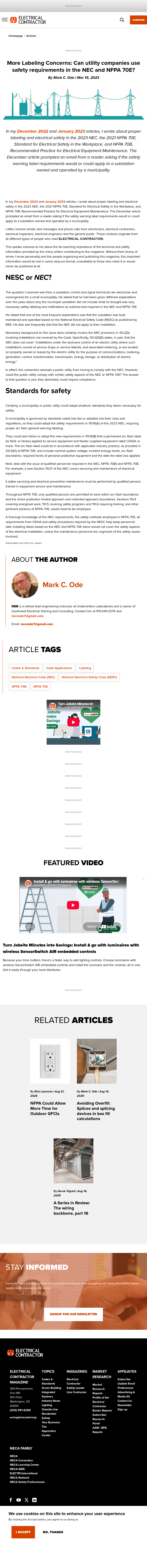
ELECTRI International (24, 1473)
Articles (31, 36)
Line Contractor (77, 1392)
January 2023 (71, 131)
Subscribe (138, 20)
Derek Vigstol (67, 1191)
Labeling (85, 668)
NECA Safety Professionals (27, 1482)
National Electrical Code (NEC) (33, 677)
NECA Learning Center (24, 1465)
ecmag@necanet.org (23, 1417)
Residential (49, 1414)
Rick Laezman (43, 1091)
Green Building (51, 1388)
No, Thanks (53, 1532)
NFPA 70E (40, 686)
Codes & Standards (25, 668)
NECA (14, 1456)
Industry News (51, 1401)
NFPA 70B (19, 686)
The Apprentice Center (49, 1431)
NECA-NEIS (17, 1469)
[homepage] (28, 20)
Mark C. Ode (63, 584)
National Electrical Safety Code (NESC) (89, 677)
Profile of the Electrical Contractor (101, 1402)
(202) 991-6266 (20, 1410)
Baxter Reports (102, 1410)
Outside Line (50, 1409)
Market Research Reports (99, 1389)
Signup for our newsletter (73, 1314)
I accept (23, 1532)
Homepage (16, 36)
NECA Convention (21, 1460)
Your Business (51, 1422)
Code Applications (59, 668)
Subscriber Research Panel (99, 1419)
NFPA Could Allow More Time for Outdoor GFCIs (48, 1108)
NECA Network (19, 1477)
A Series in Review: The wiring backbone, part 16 (72, 1208)
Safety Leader (76, 1388)
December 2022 (32, 131)
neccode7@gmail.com (27, 616)
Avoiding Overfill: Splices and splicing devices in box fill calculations (96, 1111)
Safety (46, 1418)
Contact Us (125, 1401)
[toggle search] (122, 20)
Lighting (47, 1405)
